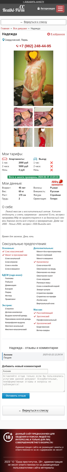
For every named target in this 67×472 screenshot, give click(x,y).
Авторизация (48, 8)
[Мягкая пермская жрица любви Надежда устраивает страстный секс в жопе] (43, 146)
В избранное (58, 34)
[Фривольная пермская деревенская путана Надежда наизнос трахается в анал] (23, 125)
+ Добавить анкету (33, 2)
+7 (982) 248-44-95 (35, 46)
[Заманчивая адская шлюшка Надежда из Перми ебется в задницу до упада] (33, 105)
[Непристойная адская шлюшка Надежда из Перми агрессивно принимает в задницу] (23, 146)
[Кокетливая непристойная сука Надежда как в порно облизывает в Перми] (43, 125)
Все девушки (20, 28)
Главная (5, 28)
